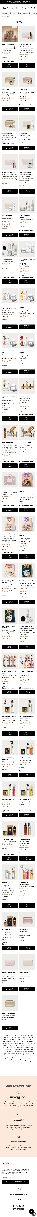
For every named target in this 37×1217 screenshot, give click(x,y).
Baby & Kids (27, 13)
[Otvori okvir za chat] (33, 1214)
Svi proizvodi (6, 13)
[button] (6, 53)
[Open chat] (31, 1211)
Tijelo (19, 13)
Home (3, 16)
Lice (14, 13)
